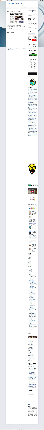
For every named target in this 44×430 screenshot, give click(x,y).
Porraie (28, 122)
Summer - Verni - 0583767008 (32, 369)
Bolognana (34, 91)
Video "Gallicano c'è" (31, 341)
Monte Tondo (35, 115)
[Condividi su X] (10, 28)
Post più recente (9, 48)
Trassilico (29, 132)
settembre (30, 270)
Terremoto (36, 131)
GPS (36, 108)
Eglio (35, 101)
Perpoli (31, 119)
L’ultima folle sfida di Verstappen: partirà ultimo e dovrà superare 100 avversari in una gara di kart (32, 379)
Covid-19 (30, 99)
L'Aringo (8, 8)
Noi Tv (29, 359)
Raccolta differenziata (32, 123)
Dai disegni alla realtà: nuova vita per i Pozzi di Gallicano (34, 248)
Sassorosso (32, 128)
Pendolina (29, 119)
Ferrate (29, 103)
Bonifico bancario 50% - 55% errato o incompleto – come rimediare (32, 219)
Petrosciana (36, 119)
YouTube (29, 135)
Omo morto (33, 116)
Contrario (34, 98)
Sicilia (36, 129)
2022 (29, 257)
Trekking (34, 132)
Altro (28, 89)
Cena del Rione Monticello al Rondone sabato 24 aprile (32, 305)
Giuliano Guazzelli (32, 108)
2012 (29, 265)
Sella (28, 129)
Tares (31, 131)
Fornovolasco (31, 105)
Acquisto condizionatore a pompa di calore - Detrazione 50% (32, 240)
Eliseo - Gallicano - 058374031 (32, 366)
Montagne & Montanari (31, 355)
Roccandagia (32, 126)
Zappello (31, 135)
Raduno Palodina (35, 123)
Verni (28, 133)
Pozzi (30, 122)
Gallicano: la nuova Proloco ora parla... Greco (32, 275)
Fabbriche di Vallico (35, 102)
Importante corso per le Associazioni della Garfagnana (32, 314)
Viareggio (36, 134)
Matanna (29, 113)
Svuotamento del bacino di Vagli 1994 (32, 313)
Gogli (34, 108)
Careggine (31, 93)
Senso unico (30, 129)
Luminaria (29, 112)
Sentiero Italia (33, 129)
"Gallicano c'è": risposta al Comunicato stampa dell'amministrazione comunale (32, 223)
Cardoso (29, 93)
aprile (30, 274)
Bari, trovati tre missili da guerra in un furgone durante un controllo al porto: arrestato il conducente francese (32, 378)
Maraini (34, 112)
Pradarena (32, 122)
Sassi (30, 128)
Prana (36, 122)
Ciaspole (36, 96)
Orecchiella (36, 116)
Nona (31, 116)
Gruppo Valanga (32, 109)
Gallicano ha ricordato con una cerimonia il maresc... (32, 312)
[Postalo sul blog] (9, 28)
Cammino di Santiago (33, 92)
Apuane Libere (30, 352)
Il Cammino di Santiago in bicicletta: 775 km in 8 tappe (34, 227)
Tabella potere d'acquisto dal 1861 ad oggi (34, 211)
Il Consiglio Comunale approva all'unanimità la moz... (32, 293)
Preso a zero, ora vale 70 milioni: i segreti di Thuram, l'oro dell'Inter (33, 385)
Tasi (34, 131)
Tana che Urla (29, 131)
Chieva (34, 96)
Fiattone (33, 104)
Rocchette (34, 126)
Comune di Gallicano (30, 98)
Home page (17, 48)
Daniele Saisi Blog (15, 3)
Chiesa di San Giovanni (32, 95)
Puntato (29, 123)
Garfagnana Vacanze (31, 348)
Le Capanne (31, 111)
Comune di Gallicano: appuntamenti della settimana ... (32, 279)
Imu (36, 109)
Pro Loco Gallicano (30, 343)
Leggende (33, 111)
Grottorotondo (29, 109)
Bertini (28, 91)
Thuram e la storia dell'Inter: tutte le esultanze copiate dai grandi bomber (32, 384)
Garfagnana (32, 107)
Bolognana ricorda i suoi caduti (32, 280)
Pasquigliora (36, 118)
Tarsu (33, 131)
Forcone (29, 105)
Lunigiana (31, 112)
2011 (29, 266)
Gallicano (36, 14)
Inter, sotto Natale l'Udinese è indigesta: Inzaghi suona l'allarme (32, 386)
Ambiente (31, 89)
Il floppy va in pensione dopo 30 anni (32, 281)
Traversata (32, 132)
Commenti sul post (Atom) (11, 49)
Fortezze (33, 105)
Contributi (36, 98)
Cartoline (33, 93)
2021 (29, 258)
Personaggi (33, 119)
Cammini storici (29, 92)
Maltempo (33, 112)
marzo (30, 329)
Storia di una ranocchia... (31, 325)
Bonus (36, 91)
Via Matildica (32, 134)
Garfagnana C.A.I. (30, 360)
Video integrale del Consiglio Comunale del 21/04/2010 (32, 282)
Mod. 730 (32, 114)
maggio (30, 273)
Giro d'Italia (29, 108)
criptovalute (32, 99)
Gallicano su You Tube (31, 342)
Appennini (33, 89)
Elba (36, 101)
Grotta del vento (30, 350)
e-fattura (34, 101)
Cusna (34, 99)
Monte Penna (29, 115)
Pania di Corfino (31, 118)
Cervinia (29, 95)
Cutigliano (36, 99)
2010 (29, 267)
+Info (28, 429)
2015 (29, 263)
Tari (32, 131)
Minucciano (36, 113)
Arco (34, 89)
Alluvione (34, 88)
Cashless (36, 93)
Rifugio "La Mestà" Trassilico (32, 300)
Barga (36, 90)
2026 (29, 254)
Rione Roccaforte (32, 125)
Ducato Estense (31, 101)
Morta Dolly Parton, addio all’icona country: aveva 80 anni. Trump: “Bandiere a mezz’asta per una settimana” (33, 376)
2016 (29, 262)
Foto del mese (35, 105)
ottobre (30, 269)
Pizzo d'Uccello (32, 121)
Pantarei (33, 118)
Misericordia (29, 114)
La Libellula (30, 353)
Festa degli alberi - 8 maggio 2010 (32, 299)
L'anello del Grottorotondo (34, 231)
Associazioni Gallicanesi (31, 90)
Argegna (36, 89)
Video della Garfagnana (31, 297)
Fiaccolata (31, 104)
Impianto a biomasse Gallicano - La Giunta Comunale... (32, 292)
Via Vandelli (34, 134)
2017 (29, 261)
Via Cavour (34, 133)
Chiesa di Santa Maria (31, 96)
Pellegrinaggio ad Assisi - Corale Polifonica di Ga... (32, 296)
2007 (29, 333)
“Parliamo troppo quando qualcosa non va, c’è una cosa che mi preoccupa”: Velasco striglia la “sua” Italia (32, 374)
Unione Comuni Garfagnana (31, 358)
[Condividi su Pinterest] (11, 28)
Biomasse (31, 91)
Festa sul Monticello (32, 103)
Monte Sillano (32, 115)
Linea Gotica (36, 111)
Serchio (35, 129)
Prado (34, 122)
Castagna (29, 94)
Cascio (34, 93)
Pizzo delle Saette (35, 121)
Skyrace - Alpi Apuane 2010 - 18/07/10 (33, 315)
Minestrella (33, 113)
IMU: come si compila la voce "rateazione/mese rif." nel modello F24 (34, 236)
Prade (33, 122)
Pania (29, 118)
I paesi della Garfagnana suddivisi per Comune (34, 244)
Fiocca (34, 104)
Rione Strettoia (35, 125)
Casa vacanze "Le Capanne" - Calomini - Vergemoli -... (32, 286)
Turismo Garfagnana (31, 357)
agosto (30, 271)
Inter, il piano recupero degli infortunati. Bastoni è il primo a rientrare (32, 387)
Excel (32, 102)
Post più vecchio (24, 48)
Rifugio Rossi (34, 124)
